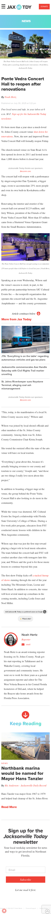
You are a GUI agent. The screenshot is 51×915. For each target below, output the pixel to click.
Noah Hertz (10, 97)
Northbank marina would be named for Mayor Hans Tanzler (22, 773)
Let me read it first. (25, 890)
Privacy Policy (43, 908)
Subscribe (25, 879)
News (26, 21)
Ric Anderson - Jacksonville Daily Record (25, 785)
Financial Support (31, 908)
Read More (9, 807)
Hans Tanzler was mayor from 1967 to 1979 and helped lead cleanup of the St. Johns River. (24, 796)
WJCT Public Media (16, 908)
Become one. (25, 171)
